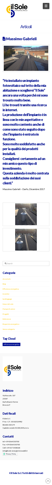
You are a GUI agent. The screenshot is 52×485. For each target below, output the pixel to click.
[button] (46, 6)
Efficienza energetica (11, 289)
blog (4, 284)
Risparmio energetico (11, 324)
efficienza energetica (11, 344)
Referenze (7, 319)
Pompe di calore (9, 309)
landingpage (7, 299)
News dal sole (8, 304)
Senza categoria (9, 329)
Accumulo (7, 279)
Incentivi (6, 294)
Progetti (6, 314)
